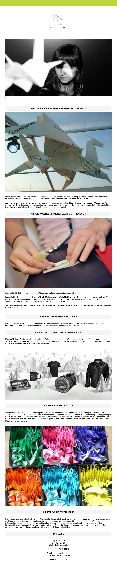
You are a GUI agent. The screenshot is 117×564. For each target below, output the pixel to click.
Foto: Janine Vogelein (14, 97)
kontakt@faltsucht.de (61, 553)
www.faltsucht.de (63, 555)
